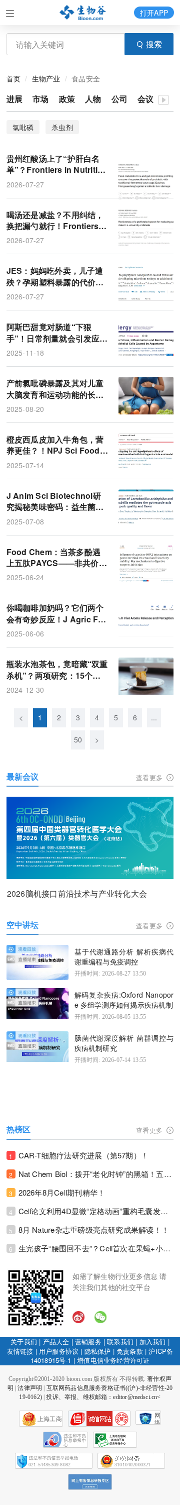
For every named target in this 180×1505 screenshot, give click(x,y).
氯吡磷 (23, 127)
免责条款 (129, 1351)
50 (78, 739)
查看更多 (150, 777)
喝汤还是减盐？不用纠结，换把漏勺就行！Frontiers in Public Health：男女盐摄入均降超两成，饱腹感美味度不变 (57, 220)
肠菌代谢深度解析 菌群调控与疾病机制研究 (124, 1043)
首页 (13, 78)
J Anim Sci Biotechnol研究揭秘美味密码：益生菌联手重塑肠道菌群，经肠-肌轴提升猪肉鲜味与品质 (56, 501)
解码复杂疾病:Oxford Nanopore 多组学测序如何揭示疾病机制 (124, 1000)
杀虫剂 (62, 127)
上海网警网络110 (99, 1419)
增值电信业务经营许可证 (113, 1360)
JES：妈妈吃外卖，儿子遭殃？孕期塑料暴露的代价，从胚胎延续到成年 (55, 276)
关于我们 (23, 1341)
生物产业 (46, 78)
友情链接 (20, 1351)
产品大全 (56, 1341)
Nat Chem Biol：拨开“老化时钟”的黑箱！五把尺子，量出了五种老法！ (96, 1173)
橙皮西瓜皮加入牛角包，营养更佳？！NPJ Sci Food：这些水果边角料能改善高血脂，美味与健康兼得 (57, 445)
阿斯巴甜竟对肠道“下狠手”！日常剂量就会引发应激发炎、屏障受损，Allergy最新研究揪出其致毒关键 (57, 332)
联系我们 (120, 1341)
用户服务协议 (58, 1351)
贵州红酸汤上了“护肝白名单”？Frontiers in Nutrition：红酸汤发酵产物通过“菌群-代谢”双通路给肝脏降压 (55, 164)
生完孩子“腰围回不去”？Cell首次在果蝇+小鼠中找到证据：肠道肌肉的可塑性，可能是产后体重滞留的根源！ (96, 1248)
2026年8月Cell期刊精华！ (62, 1192)
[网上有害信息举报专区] (90, 1482)
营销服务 (88, 1341)
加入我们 (153, 1341)
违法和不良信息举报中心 (65, 1440)
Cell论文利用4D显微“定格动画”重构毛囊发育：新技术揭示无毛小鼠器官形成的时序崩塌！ (96, 1211)
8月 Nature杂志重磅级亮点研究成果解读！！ (93, 1229)
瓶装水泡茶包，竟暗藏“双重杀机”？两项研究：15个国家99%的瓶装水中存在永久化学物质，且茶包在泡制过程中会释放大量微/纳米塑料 (57, 670)
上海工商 (50, 1419)
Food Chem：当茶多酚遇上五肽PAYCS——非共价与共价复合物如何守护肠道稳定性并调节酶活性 (56, 558)
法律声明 (30, 1387)
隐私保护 (97, 1351)
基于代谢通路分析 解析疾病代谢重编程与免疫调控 (124, 956)
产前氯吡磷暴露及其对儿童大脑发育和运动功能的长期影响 (55, 389)
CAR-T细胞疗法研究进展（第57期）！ (83, 1155)
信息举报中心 (115, 1440)
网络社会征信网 (157, 1418)
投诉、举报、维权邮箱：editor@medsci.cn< (103, 1397)
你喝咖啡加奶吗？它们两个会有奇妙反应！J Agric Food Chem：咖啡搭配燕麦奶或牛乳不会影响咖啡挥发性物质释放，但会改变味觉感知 (57, 613)
